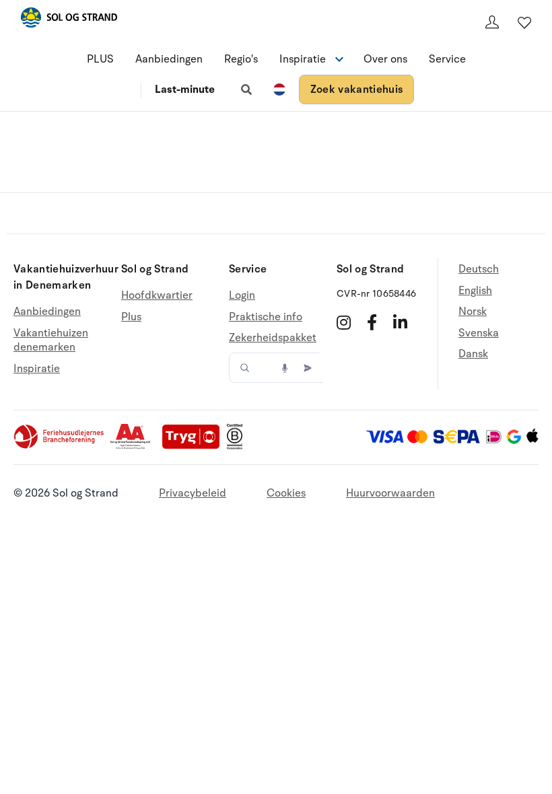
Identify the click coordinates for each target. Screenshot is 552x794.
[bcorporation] (238, 446)
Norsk (472, 311)
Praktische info (265, 317)
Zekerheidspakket (272, 337)
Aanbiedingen (169, 59)
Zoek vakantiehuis (356, 89)
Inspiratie (36, 368)
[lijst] (524, 22)
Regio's (241, 59)
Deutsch (478, 269)
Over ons (385, 59)
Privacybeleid (192, 493)
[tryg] (195, 446)
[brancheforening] (59, 446)
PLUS (100, 59)
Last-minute (185, 89)
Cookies (286, 493)
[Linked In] (400, 322)
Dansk (473, 354)
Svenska (478, 333)
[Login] (492, 22)
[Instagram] (344, 322)
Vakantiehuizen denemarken (50, 340)
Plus (131, 317)
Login (242, 296)
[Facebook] (372, 322)
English (475, 290)
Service (447, 59)
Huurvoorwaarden (390, 493)
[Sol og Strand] (68, 20)
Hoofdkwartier (157, 296)
